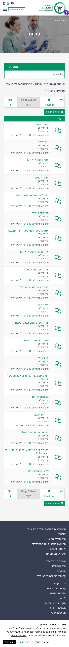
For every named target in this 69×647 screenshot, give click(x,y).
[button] (4, 10)
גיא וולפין (14, 135)
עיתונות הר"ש (58, 566)
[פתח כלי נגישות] (66, 12)
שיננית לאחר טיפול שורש (34, 252)
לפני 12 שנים (30, 135)
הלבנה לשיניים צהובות (36, 340)
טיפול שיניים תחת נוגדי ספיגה (32, 195)
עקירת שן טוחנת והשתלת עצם (32, 323)
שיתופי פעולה (58, 549)
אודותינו (61, 534)
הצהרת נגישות (58, 608)
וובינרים (61, 571)
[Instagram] (8, 3)
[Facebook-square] (4, 3)
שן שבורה (43, 358)
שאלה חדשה (53, 112)
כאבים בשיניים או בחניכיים (34, 287)
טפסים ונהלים (58, 593)
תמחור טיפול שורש (38, 160)
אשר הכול (9, 642)
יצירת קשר (60, 583)
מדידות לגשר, (41, 178)
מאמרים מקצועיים (56, 561)
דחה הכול (24, 642)
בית (64, 20)
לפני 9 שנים (30, 425)
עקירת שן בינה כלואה (37, 270)
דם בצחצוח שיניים (38, 471)
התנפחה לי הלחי (40, 213)
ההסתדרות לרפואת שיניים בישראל (46, 529)
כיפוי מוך (43, 305)
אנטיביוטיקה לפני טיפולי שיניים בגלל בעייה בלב (28, 232)
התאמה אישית (42, 642)
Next (10, 100)
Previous (49, 105)
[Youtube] (12, 3)
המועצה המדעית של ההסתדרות (48, 544)
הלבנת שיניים (41, 124)
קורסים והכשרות (56, 588)
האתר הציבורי (58, 613)
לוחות (62, 598)
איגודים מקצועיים (56, 554)
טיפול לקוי (43, 142)
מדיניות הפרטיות (18, 635)
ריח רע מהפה (41, 415)
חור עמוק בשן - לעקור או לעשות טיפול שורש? (27, 377)
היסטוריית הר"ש (57, 539)
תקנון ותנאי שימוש (55, 603)
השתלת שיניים (40, 397)
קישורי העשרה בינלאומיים (51, 576)
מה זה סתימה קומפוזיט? (35, 432)
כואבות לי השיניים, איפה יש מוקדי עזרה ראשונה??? (27, 452)
